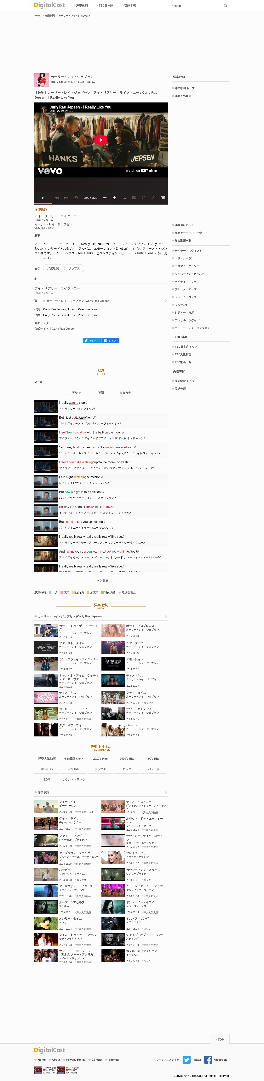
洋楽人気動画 (47, 758)
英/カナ (77, 392)
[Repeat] (76, 198)
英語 (101, 392)
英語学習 (129, 5)
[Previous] (56, 198)
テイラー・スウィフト (188, 250)
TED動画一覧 (183, 362)
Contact (97, 1059)
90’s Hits (153, 758)
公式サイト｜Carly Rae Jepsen (54, 328)
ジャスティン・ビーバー (190, 273)
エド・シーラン (184, 258)
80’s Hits (47, 769)
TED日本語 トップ (186, 346)
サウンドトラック (73, 779)
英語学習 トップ (185, 380)
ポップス (74, 268)
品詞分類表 (129, 592)
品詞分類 (180, 388)
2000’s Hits (127, 758)
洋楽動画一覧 (183, 240)
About (56, 1059)
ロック (127, 769)
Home (37, 15)
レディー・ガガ (184, 312)
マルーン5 (181, 304)
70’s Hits (73, 769)
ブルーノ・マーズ (186, 289)
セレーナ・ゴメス (186, 297)
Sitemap (113, 1059)
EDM (47, 779)
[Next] (66, 198)
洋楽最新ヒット (74, 758)
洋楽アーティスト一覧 (188, 232)
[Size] (163, 198)
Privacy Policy (75, 1059)
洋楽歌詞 (81, 5)
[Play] (43, 198)
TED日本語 (105, 5)
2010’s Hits (100, 758)
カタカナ (125, 392)
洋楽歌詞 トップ (185, 88)
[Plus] (114, 198)
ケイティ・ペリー (186, 281)
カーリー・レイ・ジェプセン (74, 15)
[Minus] (105, 198)
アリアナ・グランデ (187, 266)
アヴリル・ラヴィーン (188, 320)
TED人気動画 (183, 354)
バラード (153, 769)
